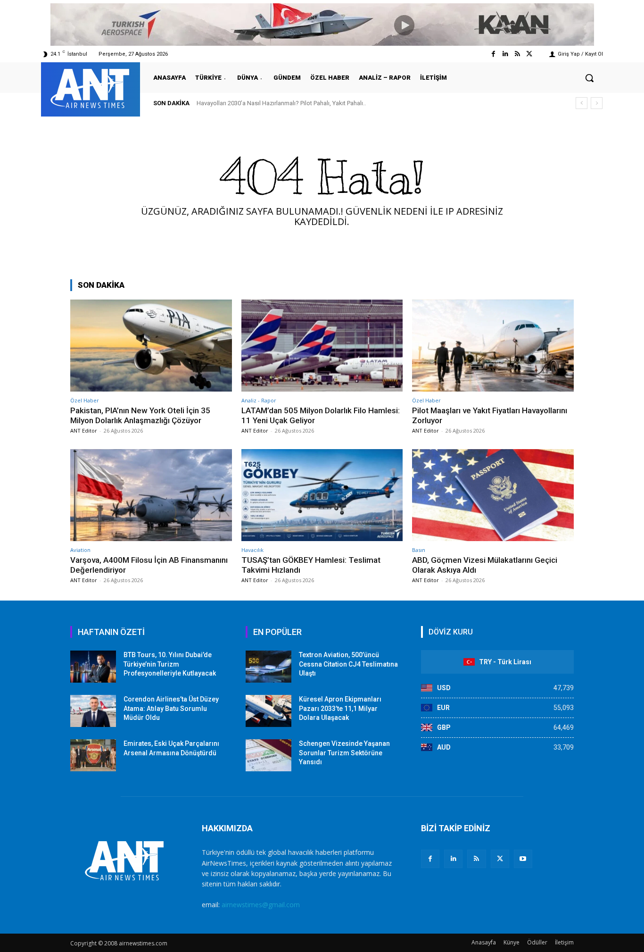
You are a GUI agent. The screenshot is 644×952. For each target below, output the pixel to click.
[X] (500, 859)
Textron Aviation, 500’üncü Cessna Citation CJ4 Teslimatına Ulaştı (348, 664)
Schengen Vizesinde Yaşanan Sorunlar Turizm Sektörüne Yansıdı (344, 753)
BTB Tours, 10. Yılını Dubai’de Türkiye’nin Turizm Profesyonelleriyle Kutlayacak (170, 664)
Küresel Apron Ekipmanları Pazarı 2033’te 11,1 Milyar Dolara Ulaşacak (340, 708)
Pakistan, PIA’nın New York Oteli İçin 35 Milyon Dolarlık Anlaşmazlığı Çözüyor (140, 415)
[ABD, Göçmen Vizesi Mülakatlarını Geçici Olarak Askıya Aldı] (493, 495)
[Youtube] (523, 859)
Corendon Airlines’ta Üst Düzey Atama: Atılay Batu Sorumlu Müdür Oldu (171, 708)
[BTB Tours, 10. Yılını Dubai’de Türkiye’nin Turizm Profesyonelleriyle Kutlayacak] (93, 667)
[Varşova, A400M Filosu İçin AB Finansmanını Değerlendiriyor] (151, 495)
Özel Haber (84, 400)
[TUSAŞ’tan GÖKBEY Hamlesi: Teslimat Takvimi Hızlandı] (322, 495)
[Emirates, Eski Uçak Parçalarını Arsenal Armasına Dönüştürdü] (93, 755)
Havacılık (252, 549)
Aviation (80, 549)
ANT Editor (83, 430)
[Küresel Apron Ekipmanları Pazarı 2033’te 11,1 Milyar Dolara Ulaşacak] (268, 711)
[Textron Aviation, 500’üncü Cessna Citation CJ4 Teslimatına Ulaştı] (268, 667)
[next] (597, 103)
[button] (589, 78)
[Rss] (517, 54)
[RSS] (476, 859)
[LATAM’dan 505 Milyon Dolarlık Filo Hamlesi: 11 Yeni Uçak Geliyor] (322, 346)
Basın (418, 549)
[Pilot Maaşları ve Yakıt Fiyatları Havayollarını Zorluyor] (493, 346)
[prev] (581, 103)
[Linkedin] (505, 54)
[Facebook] (493, 54)
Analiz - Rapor (258, 400)
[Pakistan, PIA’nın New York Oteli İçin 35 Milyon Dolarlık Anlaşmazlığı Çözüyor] (151, 346)
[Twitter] (529, 54)
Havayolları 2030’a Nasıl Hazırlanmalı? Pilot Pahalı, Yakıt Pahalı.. (281, 103)
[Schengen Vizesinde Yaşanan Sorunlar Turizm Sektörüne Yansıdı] (268, 755)
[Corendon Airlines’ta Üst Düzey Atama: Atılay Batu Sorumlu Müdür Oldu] (93, 711)
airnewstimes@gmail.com (261, 904)
